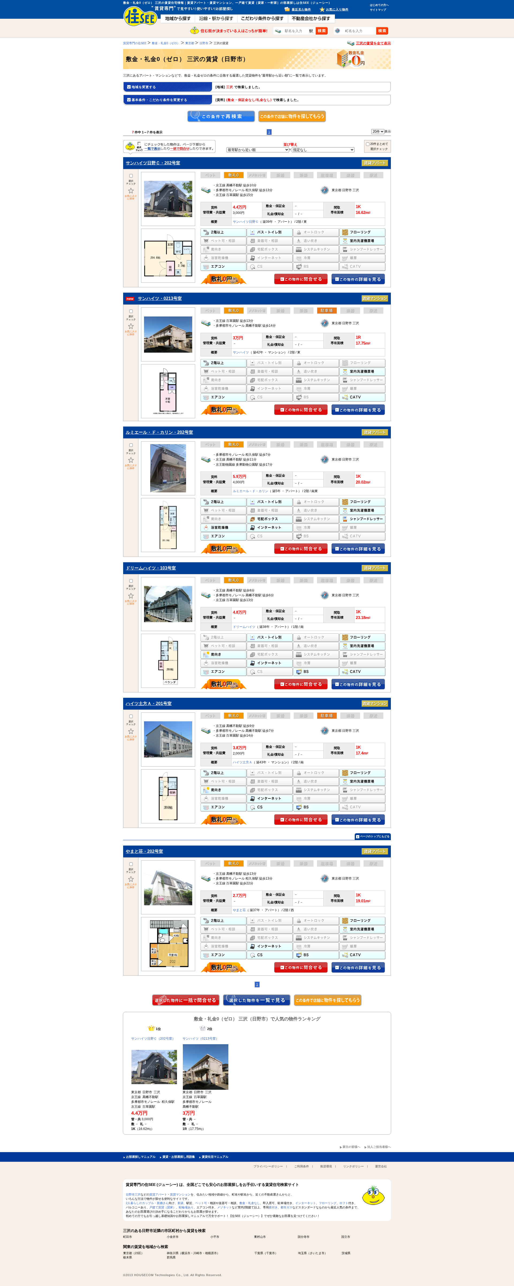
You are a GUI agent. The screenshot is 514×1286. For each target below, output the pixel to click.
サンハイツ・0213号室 (160, 298)
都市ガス (286, 1207)
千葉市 (270, 1253)
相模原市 (211, 1253)
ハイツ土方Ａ (242, 762)
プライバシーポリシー (268, 1166)
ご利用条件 (301, 1166)
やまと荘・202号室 (144, 851)
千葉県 (258, 1253)
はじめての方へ (379, 4)
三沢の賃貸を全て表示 (373, 43)
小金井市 (173, 1236)
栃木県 (127, 1257)
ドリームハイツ (244, 627)
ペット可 (201, 1203)
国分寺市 (303, 1236)
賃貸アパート (158, 1194)
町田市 (127, 1236)
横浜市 (186, 1253)
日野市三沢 (133, 1194)
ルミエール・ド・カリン (250, 491)
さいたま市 (317, 1253)
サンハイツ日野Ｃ (246, 222)
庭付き (273, 1207)
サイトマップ (378, 9)
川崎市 (197, 1253)
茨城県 (346, 1253)
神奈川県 (173, 1253)
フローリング (328, 1203)
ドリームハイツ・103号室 (151, 568)
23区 (138, 1253)
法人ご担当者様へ (379, 1146)
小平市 (214, 1236)
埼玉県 (302, 1253)
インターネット (305, 1203)
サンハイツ (241, 352)
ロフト (343, 1203)
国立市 (345, 1236)
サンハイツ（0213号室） (201, 1038)
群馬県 (171, 1257)
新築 (180, 1203)
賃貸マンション (180, 1194)
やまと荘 (239, 910)
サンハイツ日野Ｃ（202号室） (153, 1038)
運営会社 (381, 1166)
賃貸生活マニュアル (215, 1156)
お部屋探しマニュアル (141, 1156)
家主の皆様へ (351, 1146)
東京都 (127, 1253)
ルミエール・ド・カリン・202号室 (159, 432)
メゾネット (224, 1207)
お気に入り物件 (337, 9)
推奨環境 (326, 1166)
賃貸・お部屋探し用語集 (178, 1156)
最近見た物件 (301, 9)
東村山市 (260, 1236)
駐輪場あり (186, 1207)
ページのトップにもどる (375, 836)
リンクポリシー (353, 1166)
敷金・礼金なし (249, 1203)
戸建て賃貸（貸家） (162, 1207)
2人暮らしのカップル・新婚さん (147, 1203)
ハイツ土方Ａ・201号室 (149, 703)
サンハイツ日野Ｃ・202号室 (153, 163)
